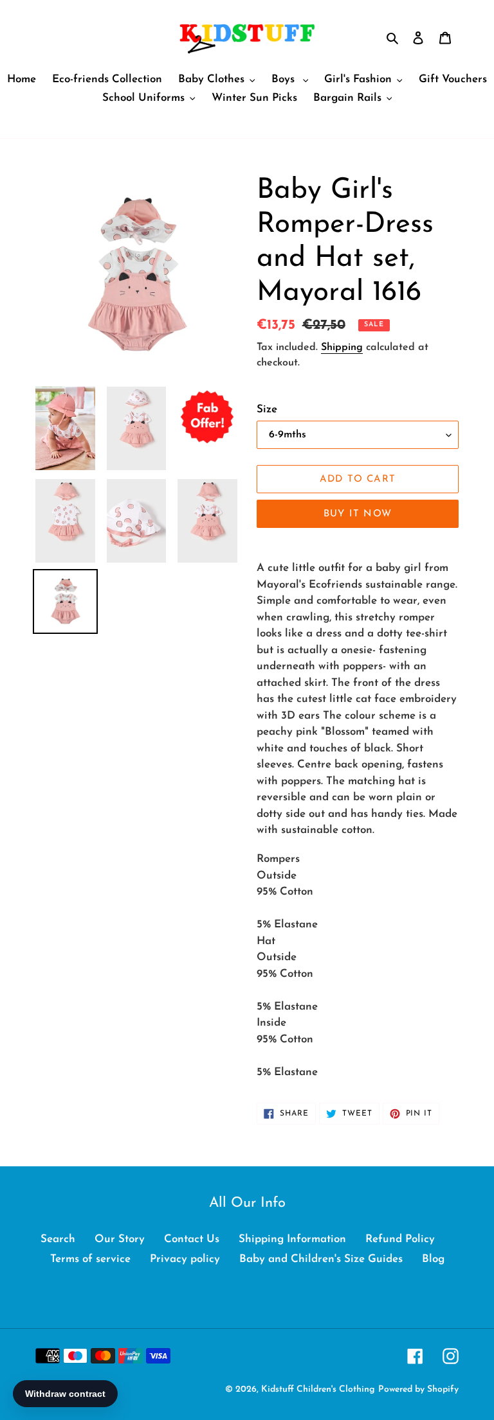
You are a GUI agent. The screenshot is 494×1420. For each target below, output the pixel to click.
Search (58, 1239)
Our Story (120, 1239)
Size (267, 409)
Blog (433, 1259)
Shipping (342, 347)
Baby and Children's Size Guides (321, 1259)
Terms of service (90, 1259)
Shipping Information (292, 1239)
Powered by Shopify (418, 1389)
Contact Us (191, 1239)
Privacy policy (185, 1259)
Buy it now (358, 514)
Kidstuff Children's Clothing (318, 1389)
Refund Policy (400, 1239)
